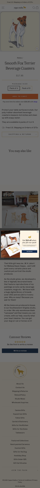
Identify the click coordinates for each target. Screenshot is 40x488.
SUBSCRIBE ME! (29, 251)
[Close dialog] (38, 232)
